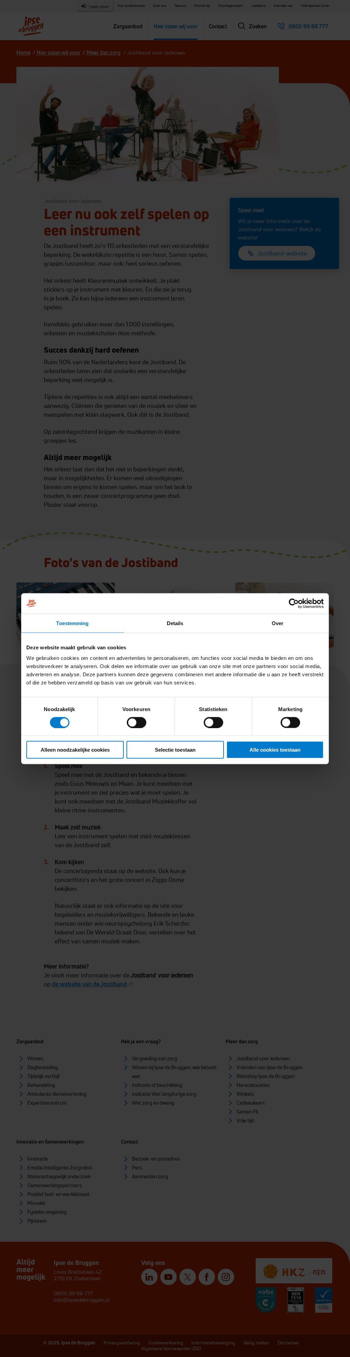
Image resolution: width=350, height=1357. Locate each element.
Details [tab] (175, 623)
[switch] (136, 722)
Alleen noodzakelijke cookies (75, 750)
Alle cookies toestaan (275, 750)
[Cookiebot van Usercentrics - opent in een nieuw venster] (294, 603)
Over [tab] (277, 623)
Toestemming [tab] (72, 623)
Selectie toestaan (175, 750)
